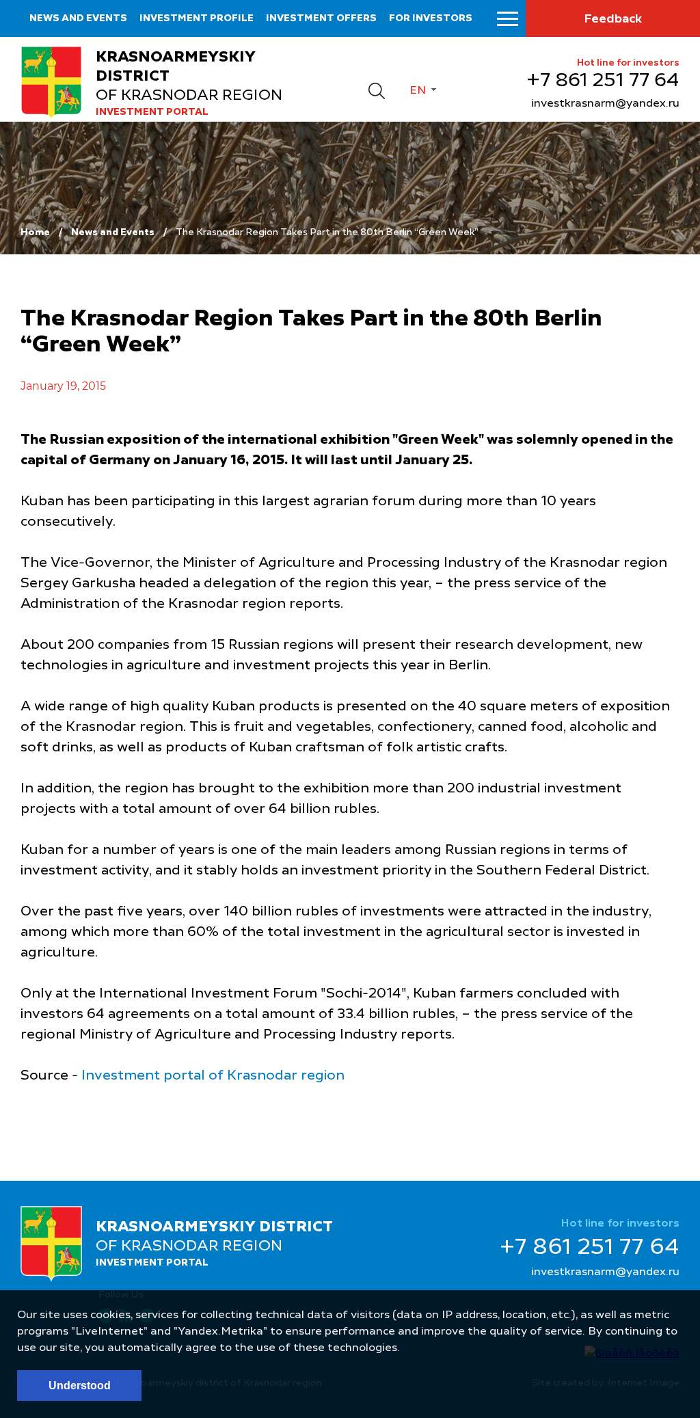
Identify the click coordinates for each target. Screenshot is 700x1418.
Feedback (613, 19)
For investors (430, 18)
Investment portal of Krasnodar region (213, 1076)
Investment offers (321, 18)
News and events (78, 18)
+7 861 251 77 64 (602, 81)
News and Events (112, 232)
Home (35, 232)
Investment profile (196, 18)
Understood (80, 1385)
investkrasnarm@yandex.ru (605, 103)
